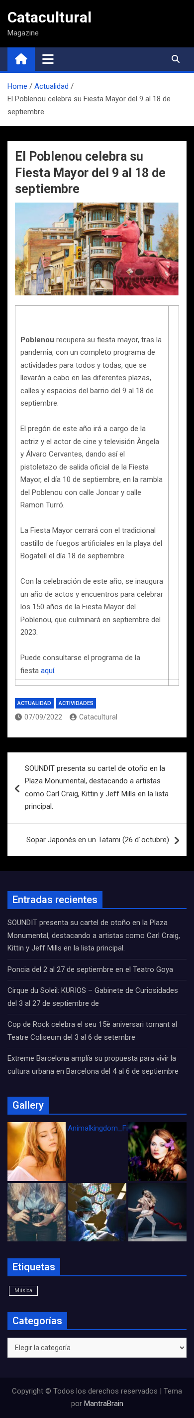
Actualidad (34, 703)
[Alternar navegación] (48, 58)
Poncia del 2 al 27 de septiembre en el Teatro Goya (90, 969)
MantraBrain (103, 1403)
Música (23, 1290)
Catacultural (49, 17)
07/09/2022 (43, 717)
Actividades (76, 703)
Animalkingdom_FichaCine (111, 1128)
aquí (47, 670)
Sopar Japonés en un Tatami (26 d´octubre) (97, 839)
